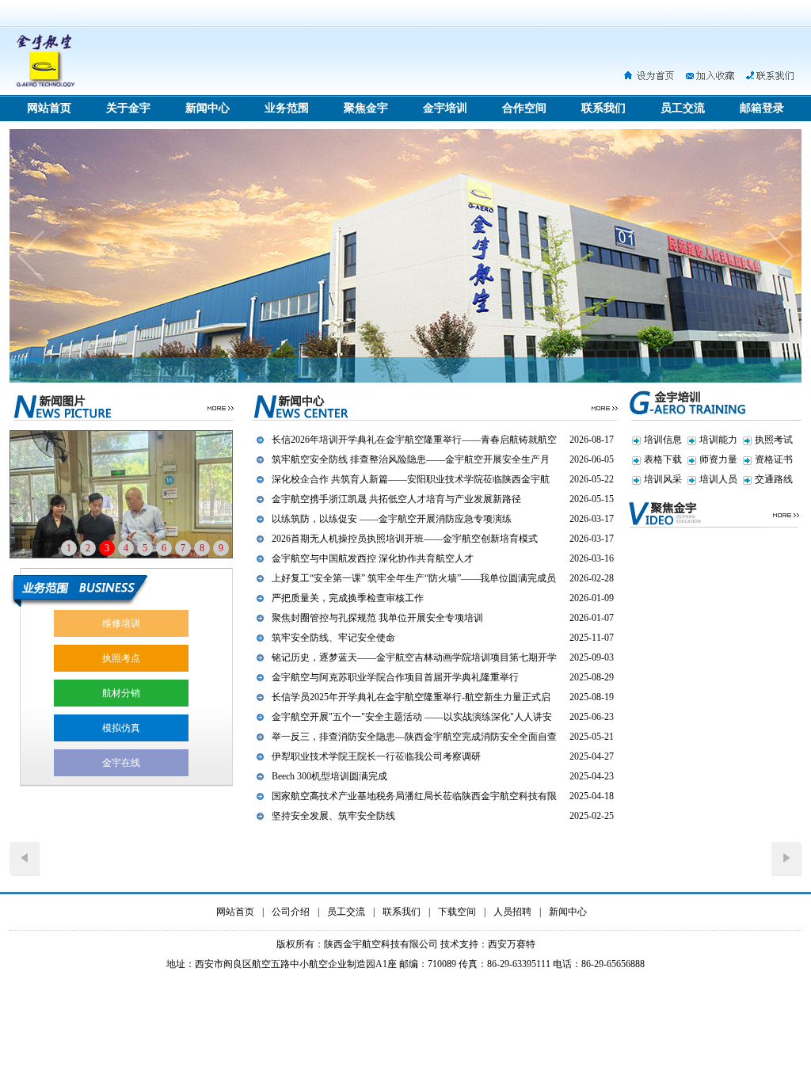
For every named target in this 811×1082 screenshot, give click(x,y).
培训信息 (663, 439)
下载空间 (457, 911)
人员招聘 (512, 911)
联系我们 (603, 108)
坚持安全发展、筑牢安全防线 (333, 815)
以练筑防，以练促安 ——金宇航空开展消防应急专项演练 (392, 518)
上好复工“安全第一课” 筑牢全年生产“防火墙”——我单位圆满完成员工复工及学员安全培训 (414, 581)
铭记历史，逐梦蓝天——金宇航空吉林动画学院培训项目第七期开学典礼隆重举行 (414, 660)
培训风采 (663, 479)
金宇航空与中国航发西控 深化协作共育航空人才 (373, 558)
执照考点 (121, 658)
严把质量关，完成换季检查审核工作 (348, 598)
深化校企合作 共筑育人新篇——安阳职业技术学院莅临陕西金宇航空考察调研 (411, 482)
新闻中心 (207, 108)
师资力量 (718, 459)
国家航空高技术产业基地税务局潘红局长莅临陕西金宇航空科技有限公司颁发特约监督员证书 (414, 798)
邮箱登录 (762, 108)
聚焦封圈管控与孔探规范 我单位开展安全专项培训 (377, 617)
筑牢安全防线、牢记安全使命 (333, 637)
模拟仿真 (121, 727)
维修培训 (121, 623)
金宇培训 (445, 108)
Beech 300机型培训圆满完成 (329, 776)
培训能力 (718, 439)
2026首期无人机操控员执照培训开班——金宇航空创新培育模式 (405, 538)
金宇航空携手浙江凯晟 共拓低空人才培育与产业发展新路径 (396, 499)
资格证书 (774, 459)
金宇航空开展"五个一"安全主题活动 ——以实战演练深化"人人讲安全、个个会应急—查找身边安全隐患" (412, 719)
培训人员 (718, 479)
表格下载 (663, 459)
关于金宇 (128, 108)
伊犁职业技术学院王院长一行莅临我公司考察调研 (376, 756)
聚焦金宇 (366, 108)
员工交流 (683, 108)
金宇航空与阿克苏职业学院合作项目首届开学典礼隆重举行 (395, 677)
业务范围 (287, 108)
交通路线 (774, 479)
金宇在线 (121, 762)
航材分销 (121, 693)
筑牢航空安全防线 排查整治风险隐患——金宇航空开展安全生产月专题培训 (411, 462)
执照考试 (774, 439)
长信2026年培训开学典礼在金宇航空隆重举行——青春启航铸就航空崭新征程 (414, 442)
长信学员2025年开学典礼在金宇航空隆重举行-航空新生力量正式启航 (411, 699)
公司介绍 (291, 911)
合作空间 (524, 108)
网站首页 (49, 108)
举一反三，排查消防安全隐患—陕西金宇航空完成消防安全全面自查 (414, 736)
